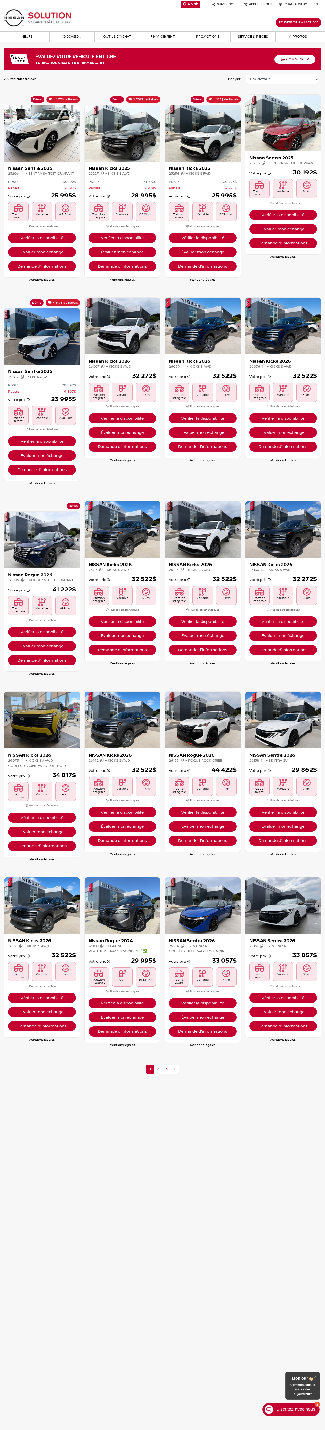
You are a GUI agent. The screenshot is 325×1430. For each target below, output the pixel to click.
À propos (298, 37)
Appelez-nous (260, 4)
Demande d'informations (42, 266)
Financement (162, 37)
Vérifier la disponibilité (42, 238)
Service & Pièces (253, 37)
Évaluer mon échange (42, 252)
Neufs (26, 37)
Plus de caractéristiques (43, 226)
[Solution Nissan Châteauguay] (37, 18)
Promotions (207, 37)
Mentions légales (42, 280)
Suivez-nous (226, 4)
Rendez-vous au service (298, 22)
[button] (7, 133)
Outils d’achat (117, 37)
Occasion (72, 37)
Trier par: (233, 79)
